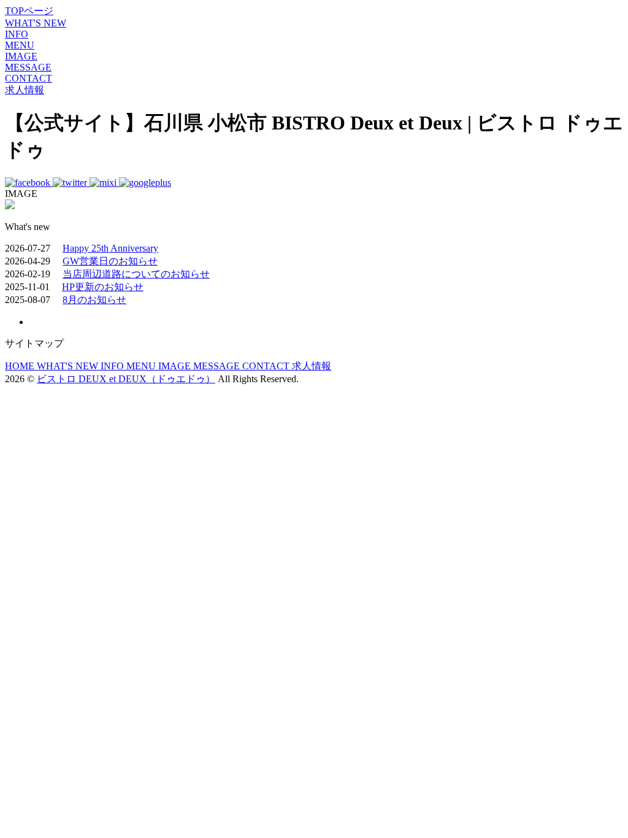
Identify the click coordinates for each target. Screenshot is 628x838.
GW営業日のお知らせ (110, 261)
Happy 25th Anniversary (110, 248)
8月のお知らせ (94, 299)
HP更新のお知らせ (103, 287)
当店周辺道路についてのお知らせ (136, 274)
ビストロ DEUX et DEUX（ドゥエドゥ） (126, 379)
